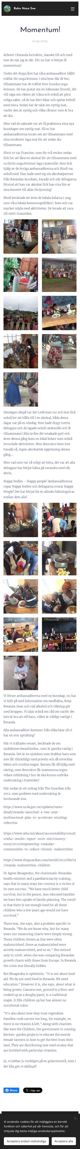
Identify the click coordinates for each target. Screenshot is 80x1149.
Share (13, 1090)
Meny (73, 9)
